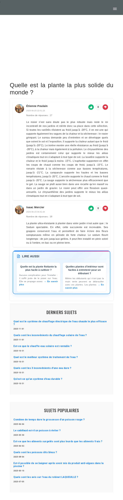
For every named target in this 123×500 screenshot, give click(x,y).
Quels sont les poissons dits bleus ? (35, 452)
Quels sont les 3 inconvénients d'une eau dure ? (42, 368)
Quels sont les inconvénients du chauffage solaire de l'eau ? (50, 335)
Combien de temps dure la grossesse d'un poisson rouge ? (49, 419)
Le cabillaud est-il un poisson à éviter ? (37, 430)
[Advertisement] (61, 41)
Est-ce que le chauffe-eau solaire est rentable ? (43, 346)
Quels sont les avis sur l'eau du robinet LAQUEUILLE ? (46, 477)
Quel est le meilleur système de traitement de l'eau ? (46, 357)
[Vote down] (105, 107)
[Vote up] (91, 107)
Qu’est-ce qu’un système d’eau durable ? (38, 379)
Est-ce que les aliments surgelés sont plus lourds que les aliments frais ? (58, 441)
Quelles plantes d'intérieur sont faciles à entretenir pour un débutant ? (85, 270)
